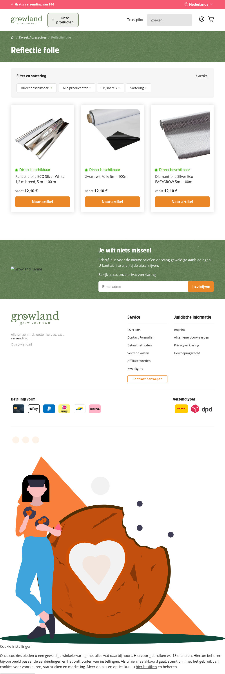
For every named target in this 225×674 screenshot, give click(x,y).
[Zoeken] (186, 20)
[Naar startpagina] (26, 19)
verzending (19, 338)
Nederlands (199, 4)
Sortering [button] (137, 88)
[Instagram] (35, 439)
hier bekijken (146, 666)
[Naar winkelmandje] (211, 19)
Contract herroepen (147, 379)
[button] (112, 88)
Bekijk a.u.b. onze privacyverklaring (127, 274)
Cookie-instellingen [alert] (15, 646)
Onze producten (65, 20)
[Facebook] (15, 439)
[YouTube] (25, 439)
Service (133, 317)
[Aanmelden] (201, 20)
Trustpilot (135, 19)
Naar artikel (42, 201)
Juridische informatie (192, 317)
